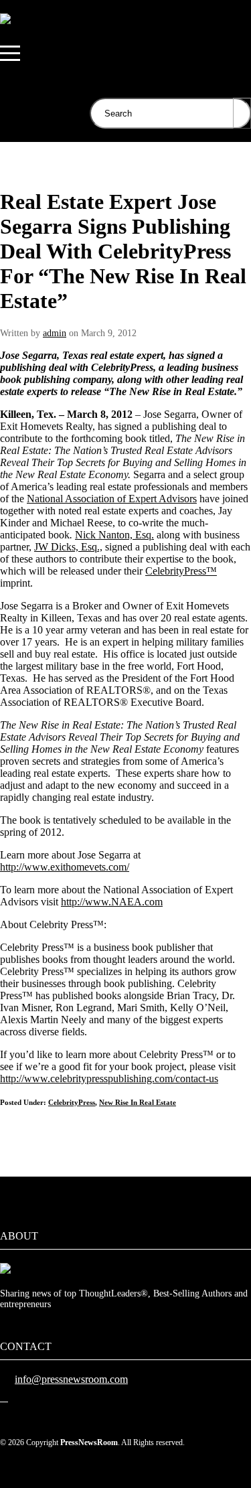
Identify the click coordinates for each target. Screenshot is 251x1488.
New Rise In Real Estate (137, 1102)
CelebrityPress (71, 1102)
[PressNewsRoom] (5, 18)
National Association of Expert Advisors (112, 498)
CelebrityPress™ (181, 571)
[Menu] (10, 54)
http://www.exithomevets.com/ (64, 867)
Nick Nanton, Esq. (114, 534)
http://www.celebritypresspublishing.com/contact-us (109, 1078)
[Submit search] (242, 113)
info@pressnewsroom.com (71, 1379)
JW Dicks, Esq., (68, 546)
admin (54, 333)
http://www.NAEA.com (112, 901)
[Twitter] (4, 1397)
